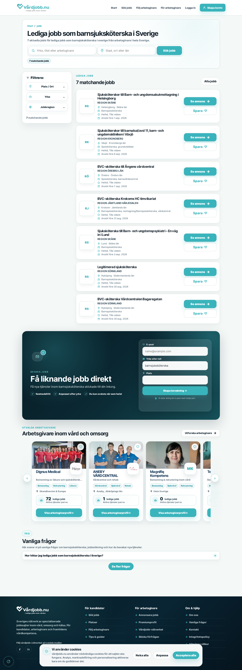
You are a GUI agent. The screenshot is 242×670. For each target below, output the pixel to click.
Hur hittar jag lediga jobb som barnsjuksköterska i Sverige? (64, 555)
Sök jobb (126, 7)
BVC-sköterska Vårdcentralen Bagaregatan (129, 299)
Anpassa (162, 655)
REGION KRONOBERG (110, 138)
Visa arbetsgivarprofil (59, 512)
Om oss (193, 614)
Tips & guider (97, 636)
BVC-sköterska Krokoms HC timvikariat (126, 199)
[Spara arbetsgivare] (80, 447)
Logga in (190, 7)
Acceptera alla (186, 655)
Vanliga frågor (198, 622)
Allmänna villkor (199, 644)
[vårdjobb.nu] (33, 7)
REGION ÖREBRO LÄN (110, 170)
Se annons (200, 101)
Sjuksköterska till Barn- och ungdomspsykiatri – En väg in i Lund (137, 233)
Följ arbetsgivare (146, 7)
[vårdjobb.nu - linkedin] (28, 649)
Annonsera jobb (148, 614)
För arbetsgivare (171, 7)
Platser (93, 622)
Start (114, 7)
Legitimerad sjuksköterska (117, 267)
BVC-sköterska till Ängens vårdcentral (125, 166)
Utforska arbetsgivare (198, 432)
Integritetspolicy (199, 636)
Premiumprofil (147, 622)
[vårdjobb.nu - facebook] (19, 649)
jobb (39, 25)
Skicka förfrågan (149, 636)
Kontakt (194, 629)
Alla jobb (210, 81)
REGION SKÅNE (106, 102)
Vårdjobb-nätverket (151, 629)
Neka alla (142, 655)
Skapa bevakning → (175, 390)
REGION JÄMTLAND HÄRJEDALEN (117, 202)
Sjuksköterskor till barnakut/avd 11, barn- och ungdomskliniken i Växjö (130, 132)
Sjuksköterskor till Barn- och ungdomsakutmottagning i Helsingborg (138, 96)
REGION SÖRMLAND (109, 271)
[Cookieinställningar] (8, 661)
